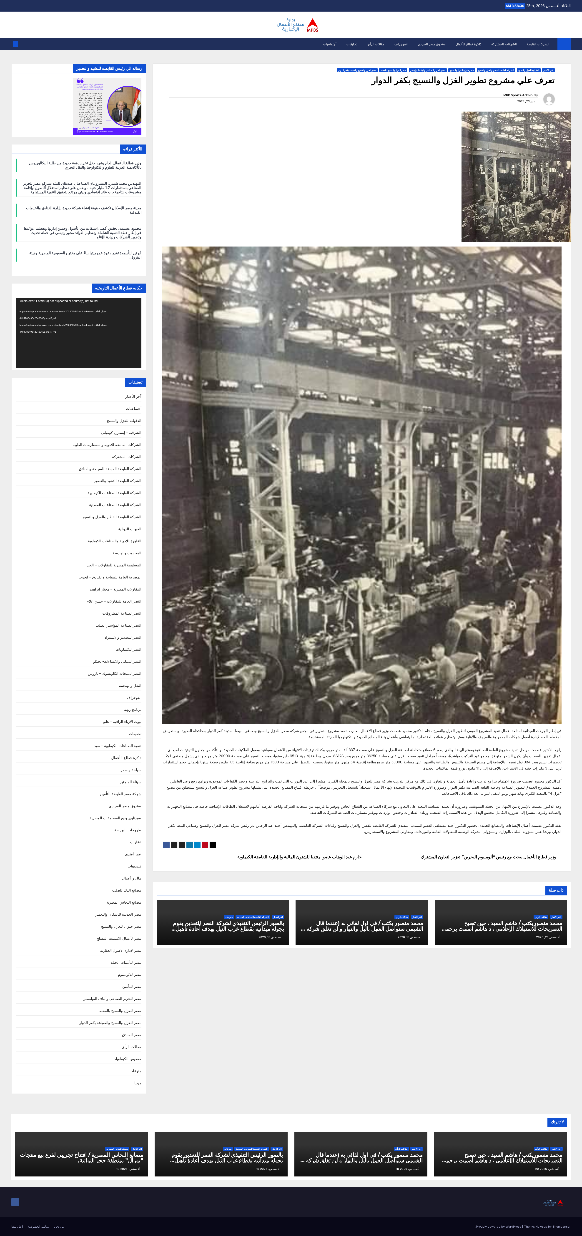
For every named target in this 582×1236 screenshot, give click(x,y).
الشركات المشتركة (504, 44)
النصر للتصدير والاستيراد (123, 637)
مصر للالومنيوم (129, 974)
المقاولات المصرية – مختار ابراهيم (115, 589)
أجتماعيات (329, 44)
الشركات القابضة (538, 44)
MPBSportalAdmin (518, 95)
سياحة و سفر (131, 770)
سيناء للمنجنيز (130, 782)
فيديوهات (134, 866)
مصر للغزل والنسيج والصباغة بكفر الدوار (357, 70)
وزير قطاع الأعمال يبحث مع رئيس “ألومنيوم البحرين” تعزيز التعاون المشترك (488, 857)
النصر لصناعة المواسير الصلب (118, 625)
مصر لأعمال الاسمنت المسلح (119, 938)
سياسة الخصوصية (39, 1226)
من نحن (59, 1226)
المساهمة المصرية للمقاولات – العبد (114, 565)
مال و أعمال (131, 878)
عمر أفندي (133, 854)
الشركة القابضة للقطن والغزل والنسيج (496, 70)
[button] (23, 44)
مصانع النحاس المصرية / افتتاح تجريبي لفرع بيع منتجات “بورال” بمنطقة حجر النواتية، (81, 1157)
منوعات (229, 917)
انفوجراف (401, 44)
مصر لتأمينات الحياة (126, 962)
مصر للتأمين (131, 986)
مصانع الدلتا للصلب (126, 890)
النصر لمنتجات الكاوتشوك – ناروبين (114, 673)
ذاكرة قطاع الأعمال (468, 44)
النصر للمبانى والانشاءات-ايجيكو (117, 661)
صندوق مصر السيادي (432, 44)
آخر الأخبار (548, 70)
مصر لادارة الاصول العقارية (120, 950)
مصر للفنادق (131, 1034)
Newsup (541, 1226)
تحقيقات (351, 44)
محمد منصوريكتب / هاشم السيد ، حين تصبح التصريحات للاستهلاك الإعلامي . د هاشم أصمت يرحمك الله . (502, 929)
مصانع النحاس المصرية (123, 902)
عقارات (135, 842)
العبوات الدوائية (129, 529)
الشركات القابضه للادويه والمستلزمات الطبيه (107, 444)
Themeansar (561, 1226)
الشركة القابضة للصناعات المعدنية (253, 917)
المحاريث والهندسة (127, 553)
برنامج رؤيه (132, 709)
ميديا (137, 1083)
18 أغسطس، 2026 (407, 1169)
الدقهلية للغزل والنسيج (528, 70)
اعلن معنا (17, 1226)
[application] (78, 333)
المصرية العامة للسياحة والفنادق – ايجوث (110, 577)
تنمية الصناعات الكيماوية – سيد (117, 745)
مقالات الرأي (376, 44)
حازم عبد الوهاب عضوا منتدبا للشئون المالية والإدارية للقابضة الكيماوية (299, 857)
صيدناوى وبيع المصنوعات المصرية (115, 818)
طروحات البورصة (127, 830)
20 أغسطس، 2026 (547, 1169)
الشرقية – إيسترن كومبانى (121, 432)
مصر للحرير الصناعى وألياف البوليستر (427, 70)
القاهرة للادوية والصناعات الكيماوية (114, 541)
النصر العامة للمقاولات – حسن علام (114, 601)
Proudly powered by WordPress (499, 1226)
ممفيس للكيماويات (127, 1059)
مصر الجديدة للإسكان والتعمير (118, 914)
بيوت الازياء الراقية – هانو (122, 721)
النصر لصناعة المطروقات (121, 613)
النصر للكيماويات (128, 649)
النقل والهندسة (130, 685)
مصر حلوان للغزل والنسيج (462, 70)
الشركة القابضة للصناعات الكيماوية (114, 493)
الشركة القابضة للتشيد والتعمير (117, 480)
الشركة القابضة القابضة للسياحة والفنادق (110, 468)
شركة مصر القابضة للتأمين (120, 794)
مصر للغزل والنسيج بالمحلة (393, 70)
